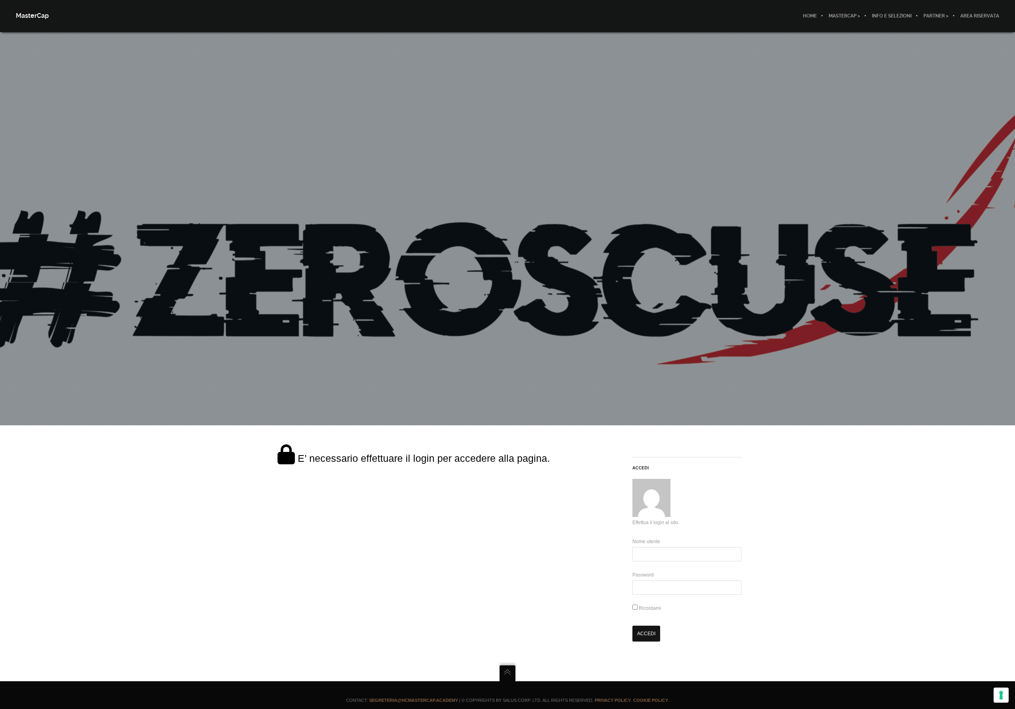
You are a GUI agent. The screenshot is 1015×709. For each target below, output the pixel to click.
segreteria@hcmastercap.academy (413, 700)
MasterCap (32, 15)
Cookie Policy (650, 700)
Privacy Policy (613, 700)
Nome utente (646, 541)
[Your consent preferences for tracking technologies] (1001, 695)
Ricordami (649, 608)
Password (643, 575)
